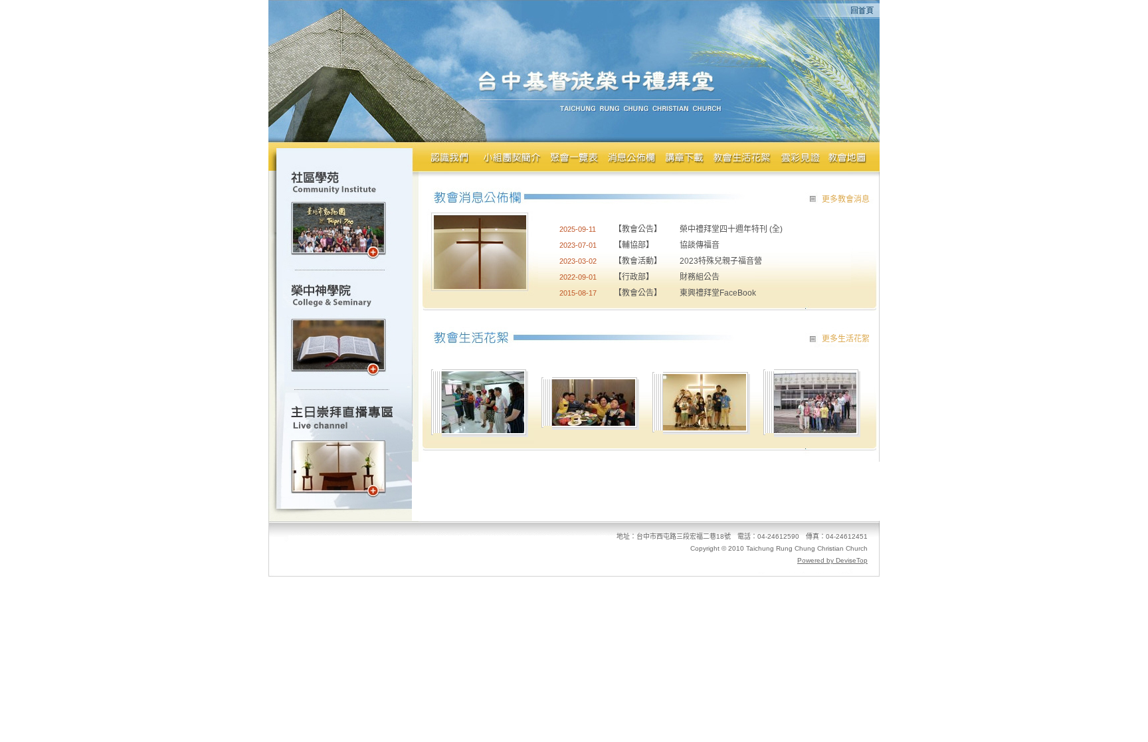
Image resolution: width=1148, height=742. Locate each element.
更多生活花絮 (846, 338)
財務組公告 (699, 277)
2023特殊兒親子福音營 (721, 261)
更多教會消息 (846, 199)
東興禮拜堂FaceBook (718, 293)
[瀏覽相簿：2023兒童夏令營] (704, 426)
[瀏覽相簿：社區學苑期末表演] (483, 429)
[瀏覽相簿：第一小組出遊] (815, 429)
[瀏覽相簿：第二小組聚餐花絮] (593, 422)
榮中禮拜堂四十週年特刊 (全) (731, 229)
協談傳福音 (699, 245)
